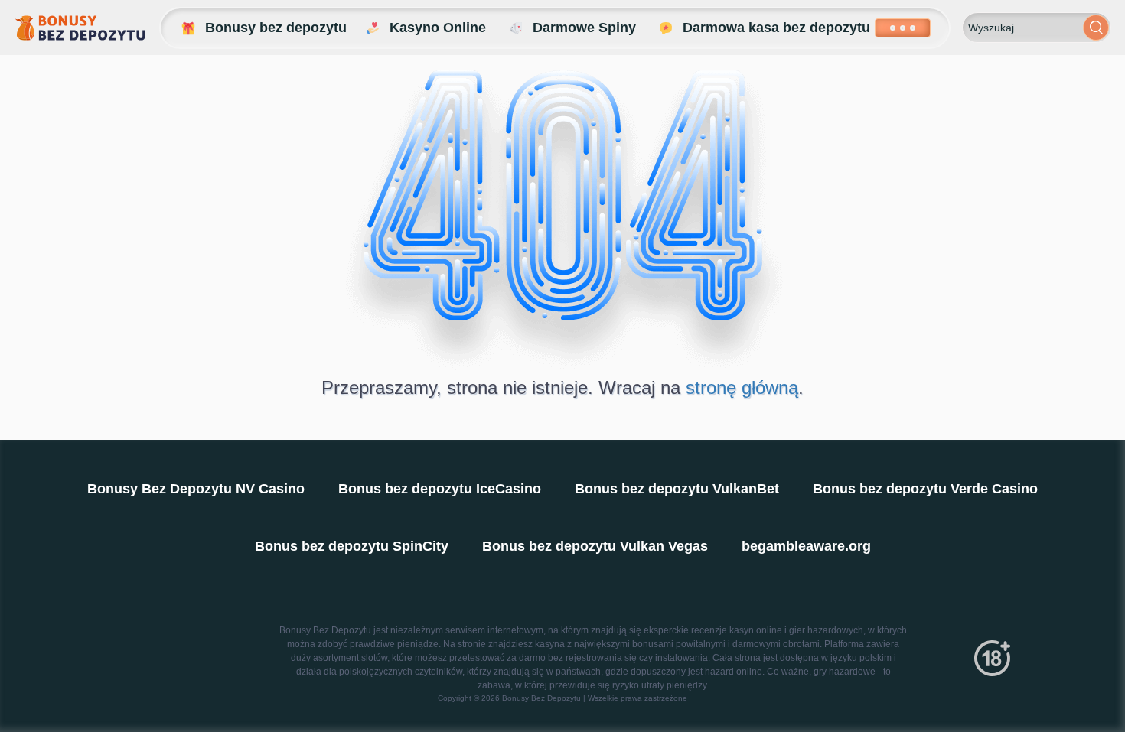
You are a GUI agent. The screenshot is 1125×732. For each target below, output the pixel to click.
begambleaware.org (806, 546)
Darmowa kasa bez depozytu (776, 27)
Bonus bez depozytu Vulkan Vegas (595, 546)
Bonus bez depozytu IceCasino (439, 488)
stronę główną (742, 387)
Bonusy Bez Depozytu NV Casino (196, 488)
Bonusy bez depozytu (276, 27)
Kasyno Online (438, 27)
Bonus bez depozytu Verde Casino (925, 488)
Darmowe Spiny (584, 27)
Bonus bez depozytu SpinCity (351, 546)
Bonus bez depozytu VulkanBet (677, 488)
